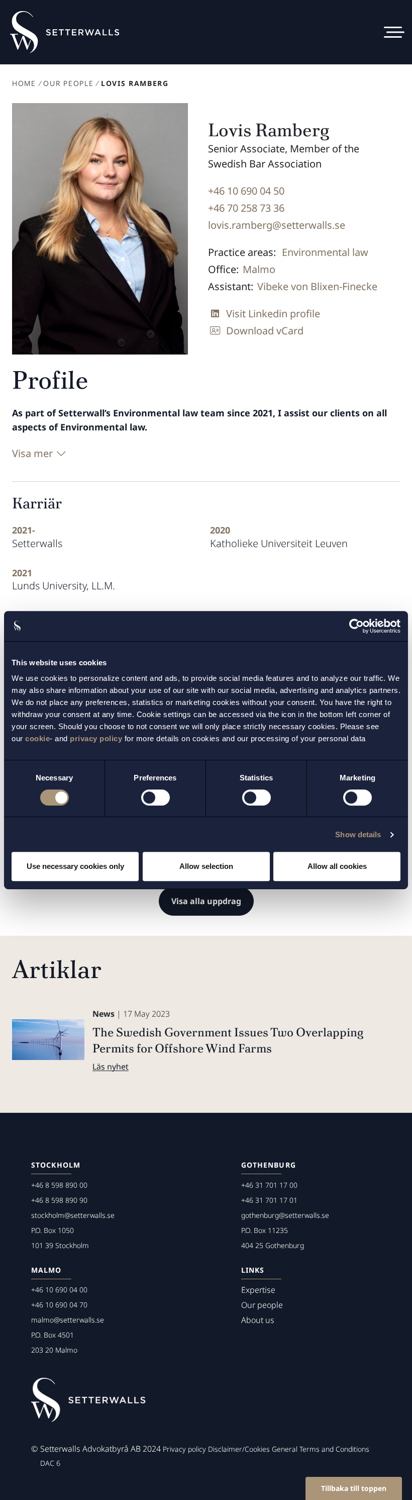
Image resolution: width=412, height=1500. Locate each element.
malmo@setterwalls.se (67, 1320)
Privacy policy (184, 1449)
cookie (37, 738)
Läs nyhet (110, 1066)
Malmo (259, 269)
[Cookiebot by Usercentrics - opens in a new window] (356, 626)
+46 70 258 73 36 (246, 208)
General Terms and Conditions (320, 1449)
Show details (358, 834)
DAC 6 (50, 1463)
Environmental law (325, 252)
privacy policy (96, 738)
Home (24, 83)
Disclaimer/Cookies (239, 1449)
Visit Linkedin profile (273, 313)
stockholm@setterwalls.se (73, 1215)
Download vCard (264, 330)
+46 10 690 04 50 (246, 191)
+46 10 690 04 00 (59, 1289)
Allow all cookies (337, 866)
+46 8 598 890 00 (59, 1185)
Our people (68, 83)
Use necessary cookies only (75, 866)
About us (257, 1320)
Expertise (258, 1289)
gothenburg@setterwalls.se (285, 1215)
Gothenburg (268, 1165)
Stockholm (55, 1165)
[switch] (155, 797)
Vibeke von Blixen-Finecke (317, 286)
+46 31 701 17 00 (269, 1185)
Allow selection (206, 866)
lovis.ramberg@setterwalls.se (276, 225)
